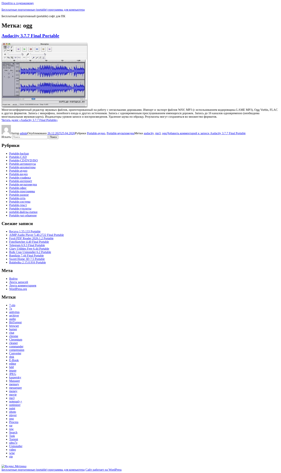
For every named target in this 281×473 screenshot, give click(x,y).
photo (12, 411)
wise (12, 453)
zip (11, 456)
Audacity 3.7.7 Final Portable (30, 35)
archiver (14, 315)
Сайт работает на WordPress (103, 469)
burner (13, 329)
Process (13, 422)
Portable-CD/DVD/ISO (23, 160)
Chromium (15, 339)
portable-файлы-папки (23, 212)
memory (14, 384)
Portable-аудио (96, 133)
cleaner (13, 343)
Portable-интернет (20, 181)
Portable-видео (18, 174)
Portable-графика (20, 177)
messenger (15, 387)
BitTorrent (15, 322)
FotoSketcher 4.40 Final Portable (29, 241)
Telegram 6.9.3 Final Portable (27, 245)
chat (11, 332)
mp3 (158, 133)
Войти (13, 278)
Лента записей (18, 282)
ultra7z (13, 442)
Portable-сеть (17, 198)
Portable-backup (19, 153)
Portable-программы (22, 191)
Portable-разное (19, 194)
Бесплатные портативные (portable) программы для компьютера (43, 9)
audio (12, 319)
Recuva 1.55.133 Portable (25, 231)
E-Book (14, 360)
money (13, 391)
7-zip (12, 305)
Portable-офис (18, 188)
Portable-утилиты (20, 208)
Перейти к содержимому (18, 3)
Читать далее (30, 120)
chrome (13, 336)
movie (13, 394)
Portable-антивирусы (22, 163)
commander (16, 346)
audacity (149, 133)
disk (11, 356)
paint (12, 408)
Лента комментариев (22, 285)
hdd (11, 367)
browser (14, 325)
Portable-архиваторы (22, 167)
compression (16, 350)
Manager (14, 380)
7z (10, 308)
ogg (164, 133)
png (11, 418)
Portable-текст (18, 205)
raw (11, 429)
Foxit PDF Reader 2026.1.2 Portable (31, 238)
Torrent (13, 439)
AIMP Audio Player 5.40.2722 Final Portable (36, 234)
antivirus (14, 312)
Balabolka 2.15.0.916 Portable (27, 262)
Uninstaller (15, 446)
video (12, 449)
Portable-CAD (18, 157)
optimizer (14, 405)
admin (23, 133)
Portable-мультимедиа (120, 133)
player (13, 415)
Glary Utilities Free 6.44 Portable (29, 248)
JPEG (12, 374)
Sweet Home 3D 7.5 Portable (27, 259)
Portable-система (19, 201)
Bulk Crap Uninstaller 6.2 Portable (30, 252)
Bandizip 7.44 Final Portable (26, 255)
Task (12, 435)
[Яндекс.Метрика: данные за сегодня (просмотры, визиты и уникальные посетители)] (14, 466)
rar (10, 425)
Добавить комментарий (206, 133)
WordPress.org (18, 289)
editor (12, 363)
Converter (15, 353)
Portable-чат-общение (23, 215)
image (12, 370)
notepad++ (15, 401)
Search (13, 432)
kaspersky (15, 377)
